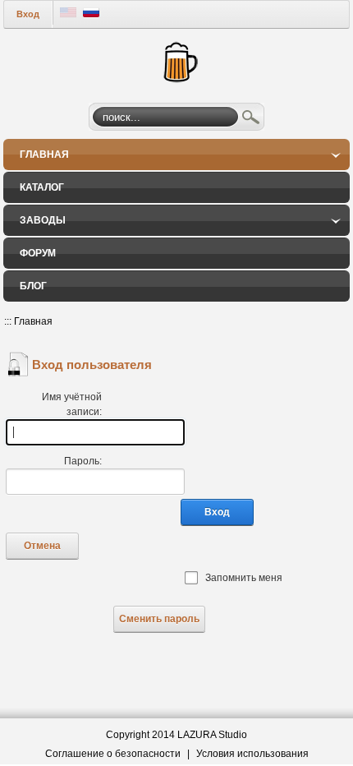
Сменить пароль (159, 619)
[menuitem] (176, 154)
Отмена (42, 545)
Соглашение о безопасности (113, 753)
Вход (27, 14)
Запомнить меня (243, 578)
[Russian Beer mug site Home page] (177, 60)
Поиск (251, 119)
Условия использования (252, 753)
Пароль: (83, 461)
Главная (33, 321)
